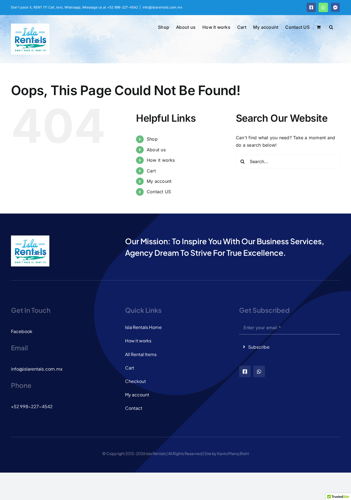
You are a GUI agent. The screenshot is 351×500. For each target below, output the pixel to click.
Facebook (21, 331)
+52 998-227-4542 (32, 406)
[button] (331, 26)
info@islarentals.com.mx (163, 7)
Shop (152, 139)
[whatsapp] (259, 371)
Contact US (159, 191)
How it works (161, 160)
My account (159, 181)
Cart (151, 171)
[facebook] (245, 371)
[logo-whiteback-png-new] (30, 237)
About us (156, 149)
